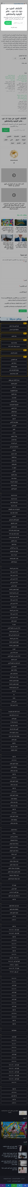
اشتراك (8, 23)
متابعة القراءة (14, 27)
